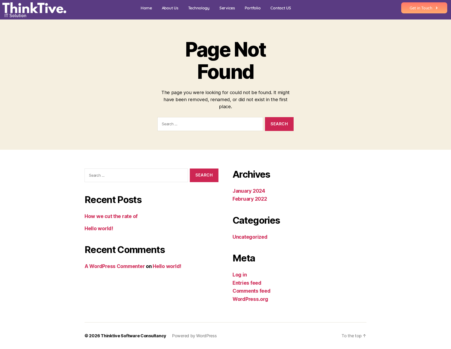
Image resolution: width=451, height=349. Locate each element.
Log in (240, 275)
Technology (199, 7)
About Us (170, 7)
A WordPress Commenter (115, 266)
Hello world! (99, 228)
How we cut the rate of (111, 216)
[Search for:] (209, 125)
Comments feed (252, 291)
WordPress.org (250, 299)
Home (146, 7)
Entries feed (247, 283)
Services (227, 7)
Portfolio (253, 7)
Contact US (280, 7)
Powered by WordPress (194, 335)
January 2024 (249, 191)
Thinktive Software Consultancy (133, 335)
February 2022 (250, 199)
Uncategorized (250, 237)
